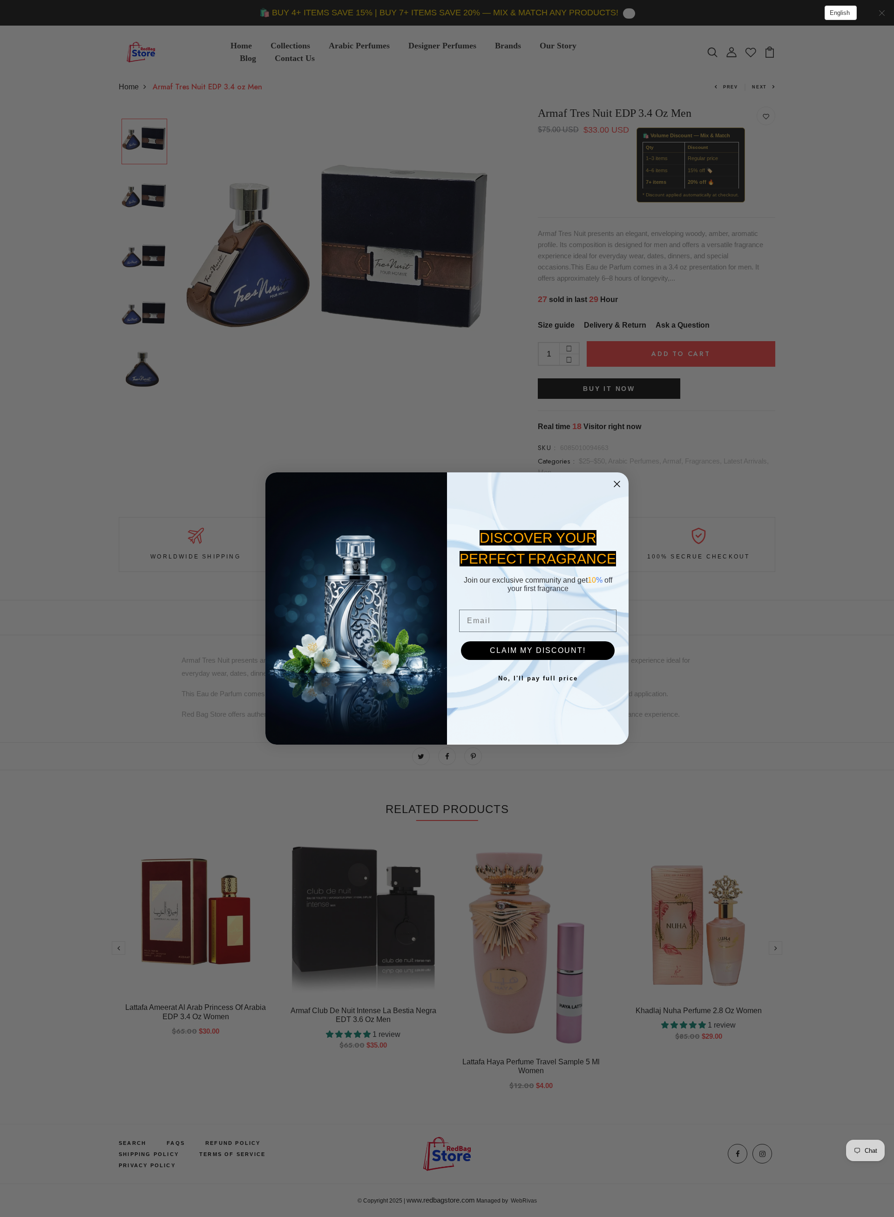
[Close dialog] (617, 484)
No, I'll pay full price (538, 678)
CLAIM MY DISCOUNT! (538, 650)
